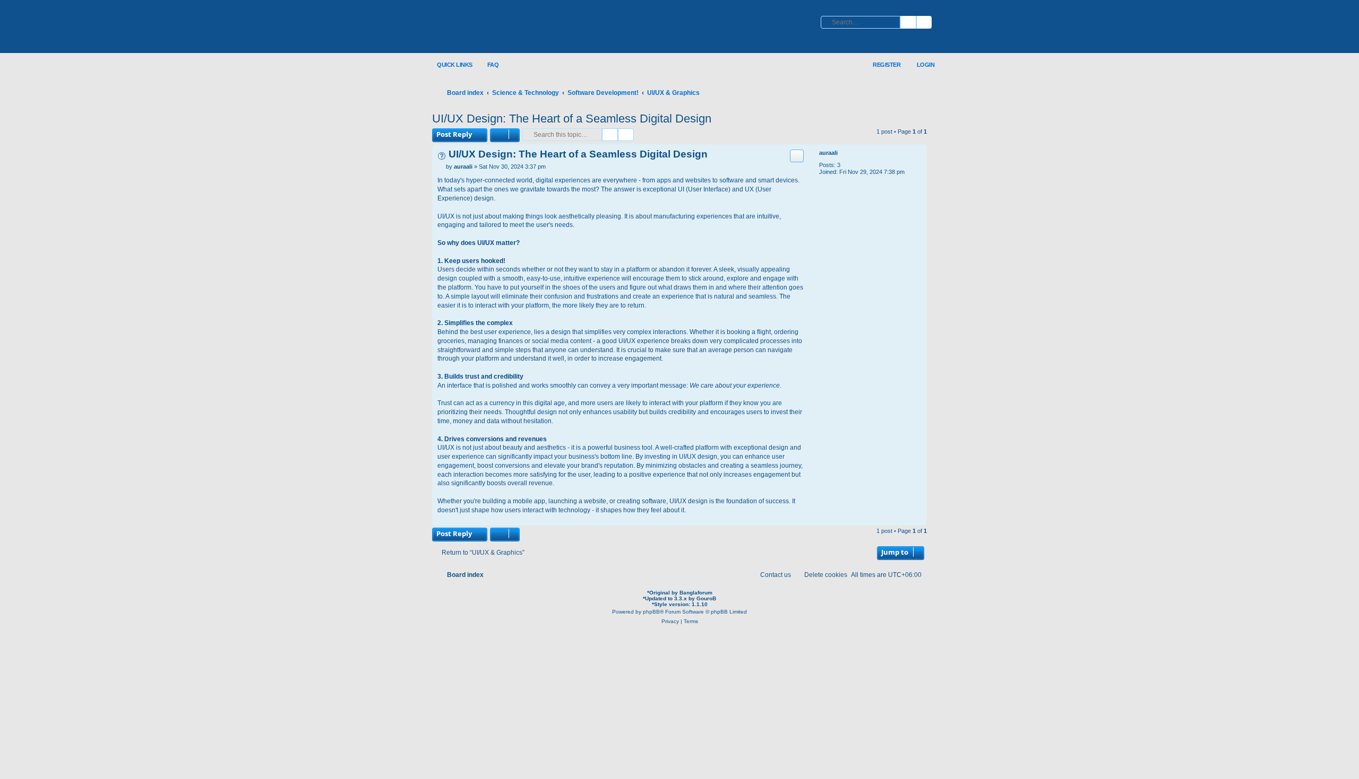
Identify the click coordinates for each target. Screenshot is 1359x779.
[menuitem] (487, 65)
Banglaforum (696, 593)
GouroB (706, 598)
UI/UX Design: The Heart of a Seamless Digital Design (571, 118)
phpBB (651, 612)
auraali (828, 153)
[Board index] (502, 27)
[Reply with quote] (797, 156)
